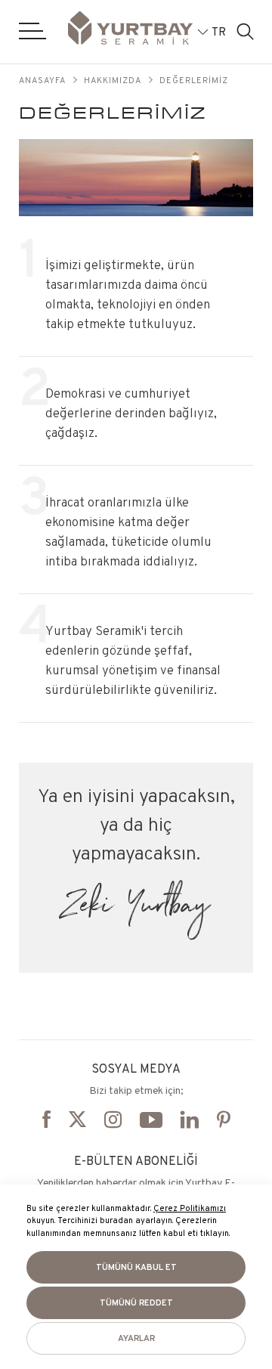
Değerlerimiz (193, 80)
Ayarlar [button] (136, 1338)
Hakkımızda (112, 80)
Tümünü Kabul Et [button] (136, 1267)
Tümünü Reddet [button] (136, 1302)
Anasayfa (42, 80)
